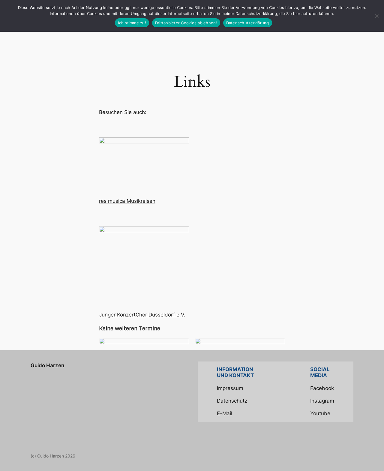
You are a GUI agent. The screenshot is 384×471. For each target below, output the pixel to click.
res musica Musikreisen (127, 201)
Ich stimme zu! (132, 22)
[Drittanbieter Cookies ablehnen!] (377, 16)
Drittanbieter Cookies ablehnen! (186, 22)
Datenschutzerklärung (247, 22)
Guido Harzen (47, 365)
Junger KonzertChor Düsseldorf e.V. (142, 315)
